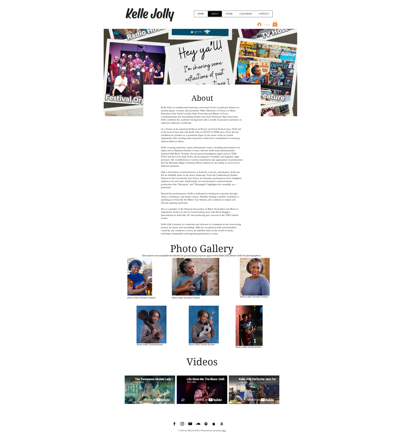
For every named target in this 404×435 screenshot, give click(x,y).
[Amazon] (221, 423)
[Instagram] (182, 423)
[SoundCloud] (198, 423)
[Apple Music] (213, 423)
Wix (224, 430)
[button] (275, 23)
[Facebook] (174, 423)
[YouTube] (190, 423)
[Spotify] (206, 423)
